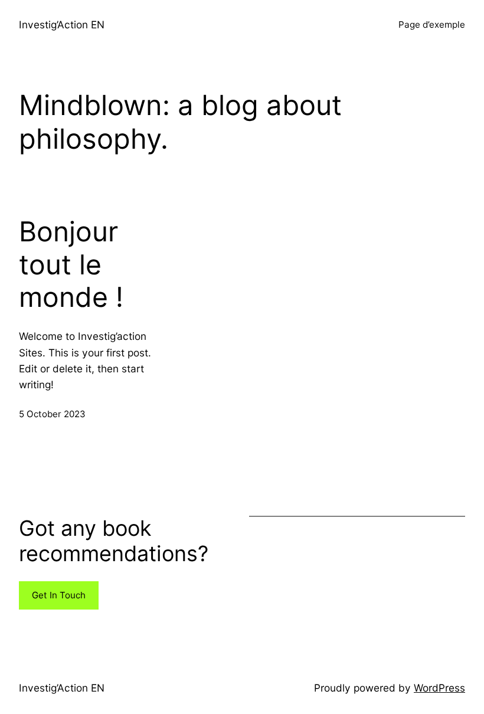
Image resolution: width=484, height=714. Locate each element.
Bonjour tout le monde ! (71, 264)
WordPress (439, 688)
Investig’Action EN (61, 24)
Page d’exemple (431, 24)
